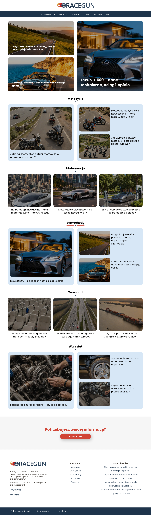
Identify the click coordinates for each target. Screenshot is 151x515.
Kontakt (14, 494)
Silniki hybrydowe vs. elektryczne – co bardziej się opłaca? (121, 211)
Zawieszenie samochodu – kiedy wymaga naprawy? (126, 361)
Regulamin (62, 511)
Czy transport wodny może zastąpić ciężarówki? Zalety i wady (121, 335)
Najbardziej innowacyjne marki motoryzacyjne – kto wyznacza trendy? (29, 211)
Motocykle (104, 14)
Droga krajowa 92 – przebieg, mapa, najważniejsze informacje (34, 48)
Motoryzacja (48, 14)
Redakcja (15, 489)
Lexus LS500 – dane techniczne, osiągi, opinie (105, 82)
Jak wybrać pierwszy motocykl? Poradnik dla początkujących (125, 140)
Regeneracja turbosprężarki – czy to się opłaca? (38, 404)
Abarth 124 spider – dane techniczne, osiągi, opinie (38, 84)
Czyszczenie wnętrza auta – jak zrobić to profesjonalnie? (123, 388)
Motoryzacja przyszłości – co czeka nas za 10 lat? (75, 211)
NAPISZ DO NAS (75, 436)
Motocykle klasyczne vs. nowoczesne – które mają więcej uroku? (125, 113)
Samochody (77, 14)
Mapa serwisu (43, 511)
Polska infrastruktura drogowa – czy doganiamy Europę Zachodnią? (75, 335)
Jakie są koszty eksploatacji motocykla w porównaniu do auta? (34, 155)
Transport (63, 14)
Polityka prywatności (20, 511)
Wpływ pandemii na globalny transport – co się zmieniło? (29, 335)
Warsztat (91, 14)
